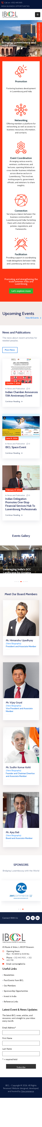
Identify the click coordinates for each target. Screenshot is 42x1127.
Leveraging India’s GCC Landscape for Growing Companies (17, 573)
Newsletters (9, 975)
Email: (15, 964)
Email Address (9, 1027)
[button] (15, 582)
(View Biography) (13, 643)
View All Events (32, 318)
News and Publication (16, 388)
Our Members (10, 986)
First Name (7, 1038)
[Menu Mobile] (37, 14)
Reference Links (11, 1001)
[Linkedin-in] (37, 918)
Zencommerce (27, 1091)
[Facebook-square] (28, 918)
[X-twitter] (33, 918)
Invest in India (10, 996)
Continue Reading (12, 401)
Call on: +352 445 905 (13, 3)
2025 (5, 566)
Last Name (7, 1049)
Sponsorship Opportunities (16, 991)
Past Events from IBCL (14, 980)
